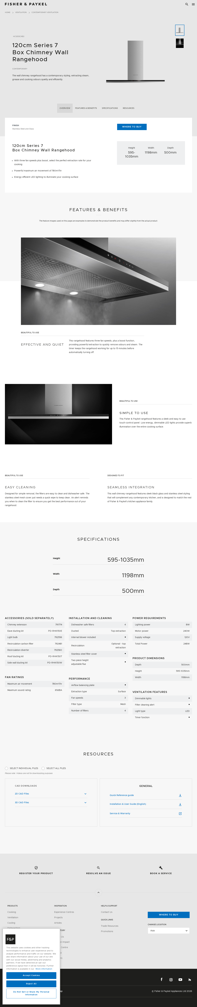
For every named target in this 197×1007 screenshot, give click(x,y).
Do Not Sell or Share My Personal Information (31, 993)
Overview (65, 108)
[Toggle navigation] (193, 4)
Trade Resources (109, 926)
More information (44, 969)
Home (7, 12)
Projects (58, 918)
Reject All (31, 984)
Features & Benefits (86, 108)
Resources (128, 108)
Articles (58, 923)
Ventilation (21, 12)
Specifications (110, 108)
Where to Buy (132, 127)
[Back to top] (98, 892)
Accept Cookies (31, 975)
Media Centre (61, 947)
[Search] (187, 4)
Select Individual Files (24, 768)
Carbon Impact (62, 942)
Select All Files (56, 768)
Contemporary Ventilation (45, 12)
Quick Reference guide (122, 795)
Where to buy (168, 915)
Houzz (189, 979)
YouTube (180, 979)
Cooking (11, 912)
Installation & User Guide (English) (128, 804)
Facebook (161, 979)
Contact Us (106, 912)
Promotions (107, 931)
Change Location (157, 924)
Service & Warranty (120, 813)
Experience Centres (64, 912)
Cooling (11, 923)
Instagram (171, 979)
